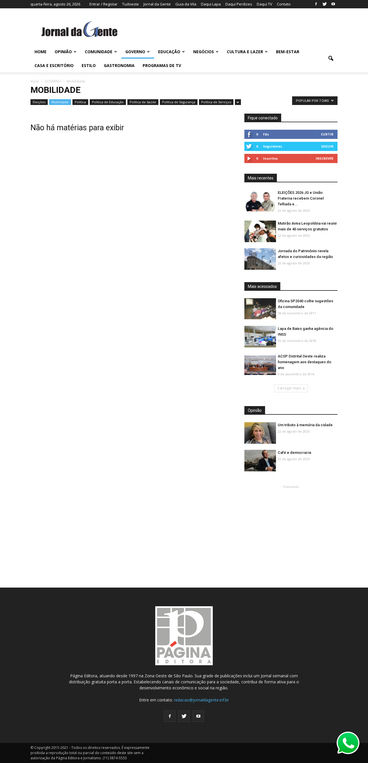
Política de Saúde (143, 102)
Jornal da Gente (157, 4)
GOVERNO (135, 51)
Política (80, 102)
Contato (284, 4)
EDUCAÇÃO (169, 51)
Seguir (327, 146)
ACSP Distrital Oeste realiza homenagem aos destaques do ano (304, 362)
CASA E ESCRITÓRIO (54, 65)
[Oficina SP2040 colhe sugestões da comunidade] (260, 308)
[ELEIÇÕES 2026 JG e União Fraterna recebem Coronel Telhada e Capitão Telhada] (260, 201)
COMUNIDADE (98, 51)
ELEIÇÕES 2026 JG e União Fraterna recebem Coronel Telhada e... (301, 198)
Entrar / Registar (103, 4)
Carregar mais (289, 388)
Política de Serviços (216, 102)
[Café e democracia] (260, 461)
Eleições (39, 102)
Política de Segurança (178, 102)
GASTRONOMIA (119, 65)
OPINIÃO (63, 51)
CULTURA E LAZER (245, 51)
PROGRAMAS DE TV (162, 65)
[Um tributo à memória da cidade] (260, 433)
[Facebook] (316, 4)
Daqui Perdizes (238, 4)
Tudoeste (130, 4)
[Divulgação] (260, 337)
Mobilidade (60, 102)
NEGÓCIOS (203, 51)
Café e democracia (294, 452)
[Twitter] (324, 4)
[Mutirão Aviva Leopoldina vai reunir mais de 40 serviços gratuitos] (260, 232)
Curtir (327, 134)
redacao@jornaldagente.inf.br (201, 700)
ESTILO (89, 65)
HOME (40, 51)
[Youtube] (333, 4)
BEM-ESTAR (287, 51)
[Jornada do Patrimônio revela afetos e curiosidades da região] (260, 259)
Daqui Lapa (211, 4)
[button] (331, 59)
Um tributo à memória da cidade (305, 425)
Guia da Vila (185, 4)
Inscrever (325, 158)
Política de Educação (108, 102)
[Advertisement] (291, 526)
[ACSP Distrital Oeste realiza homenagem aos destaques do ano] (260, 364)
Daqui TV (264, 4)
